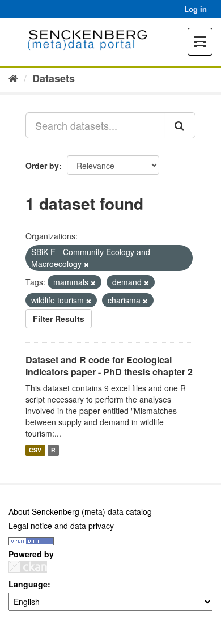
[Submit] (180, 125)
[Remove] (86, 264)
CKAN (27, 567)
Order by (42, 165)
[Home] (13, 77)
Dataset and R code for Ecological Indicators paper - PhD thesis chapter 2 (109, 365)
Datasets (53, 78)
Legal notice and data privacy (61, 525)
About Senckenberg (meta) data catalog (80, 511)
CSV (35, 450)
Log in (195, 8)
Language (28, 584)
